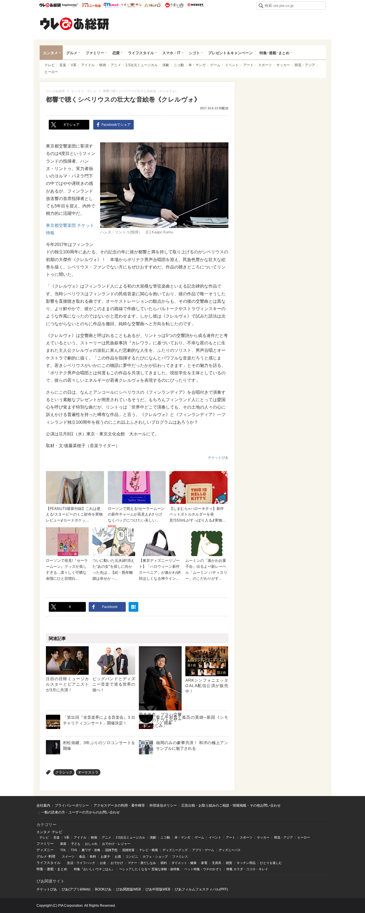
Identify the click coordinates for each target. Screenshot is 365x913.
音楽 (62, 65)
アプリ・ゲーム (203, 850)
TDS (74, 850)
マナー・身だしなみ (142, 862)
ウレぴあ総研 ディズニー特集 (91, 5)
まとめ (62, 869)
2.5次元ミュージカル (141, 65)
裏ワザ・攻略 (91, 850)
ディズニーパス (230, 850)
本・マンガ (197, 65)
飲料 (93, 856)
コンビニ (131, 856)
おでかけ (117, 862)
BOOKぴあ (103, 889)
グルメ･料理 (45, 857)
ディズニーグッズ (175, 850)
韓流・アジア (305, 65)
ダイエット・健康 (183, 862)
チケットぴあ (218, 458)
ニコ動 (179, 65)
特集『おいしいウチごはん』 (94, 869)
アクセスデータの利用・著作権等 (119, 805)
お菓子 (105, 856)
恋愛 (116, 53)
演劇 (165, 65)
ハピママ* (70, 5)
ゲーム (215, 65)
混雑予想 (111, 850)
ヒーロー (51, 72)
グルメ (71, 53)
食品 (82, 856)
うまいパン (152, 5)
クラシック (63, 772)
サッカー (283, 65)
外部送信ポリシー (163, 805)
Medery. (195, 5)
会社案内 (43, 805)
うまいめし (131, 5)
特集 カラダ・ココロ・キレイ (247, 869)
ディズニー (45, 850)
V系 (73, 65)
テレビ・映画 (148, 850)
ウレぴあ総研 (50, 5)
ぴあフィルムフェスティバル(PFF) (201, 889)
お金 (103, 862)
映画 (102, 65)
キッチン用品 (246, 862)
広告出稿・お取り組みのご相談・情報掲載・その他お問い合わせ (231, 805)
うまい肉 (174, 5)
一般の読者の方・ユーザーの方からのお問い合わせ (80, 812)
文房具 (216, 862)
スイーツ (68, 856)
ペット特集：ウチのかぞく (203, 869)
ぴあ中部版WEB (157, 889)
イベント (232, 65)
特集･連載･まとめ (274, 53)
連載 (50, 869)
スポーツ (265, 65)
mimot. (111, 5)
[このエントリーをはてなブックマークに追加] (133, 607)
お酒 (118, 856)
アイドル (88, 65)
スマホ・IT (171, 53)
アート (248, 65)
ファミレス (180, 856)
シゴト (194, 53)
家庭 (63, 843)
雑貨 (229, 862)
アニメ (116, 65)
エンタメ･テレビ (49, 832)
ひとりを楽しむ (271, 862)
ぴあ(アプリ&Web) (76, 889)
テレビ (49, 65)
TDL (63, 850)
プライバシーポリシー (72, 805)
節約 (164, 862)
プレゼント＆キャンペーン (230, 53)
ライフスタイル (141, 53)
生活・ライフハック (81, 862)
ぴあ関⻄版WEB (128, 889)
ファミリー (95, 53)
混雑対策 (128, 850)
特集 (39, 869)
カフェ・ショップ (155, 856)
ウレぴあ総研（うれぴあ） (74, 24)
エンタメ (50, 53)
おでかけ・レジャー (116, 843)
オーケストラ (88, 772)
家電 (204, 862)
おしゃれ (91, 843)
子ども (75, 843)
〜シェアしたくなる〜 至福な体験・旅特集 (149, 869)
